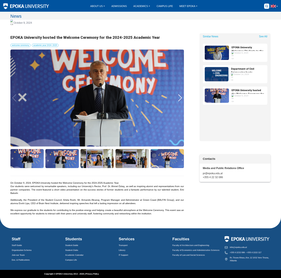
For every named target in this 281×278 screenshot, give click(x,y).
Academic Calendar (74, 255)
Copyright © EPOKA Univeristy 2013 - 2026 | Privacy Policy (71, 274)
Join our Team (18, 255)
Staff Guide (17, 245)
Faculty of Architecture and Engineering (190, 245)
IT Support (123, 255)
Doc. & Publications (21, 260)
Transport (123, 245)
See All (263, 36)
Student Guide (71, 245)
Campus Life (71, 260)
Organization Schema (22, 250)
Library (122, 250)
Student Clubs (71, 250)
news (16, 16)
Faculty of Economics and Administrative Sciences (196, 250)
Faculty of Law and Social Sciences (188, 255)
